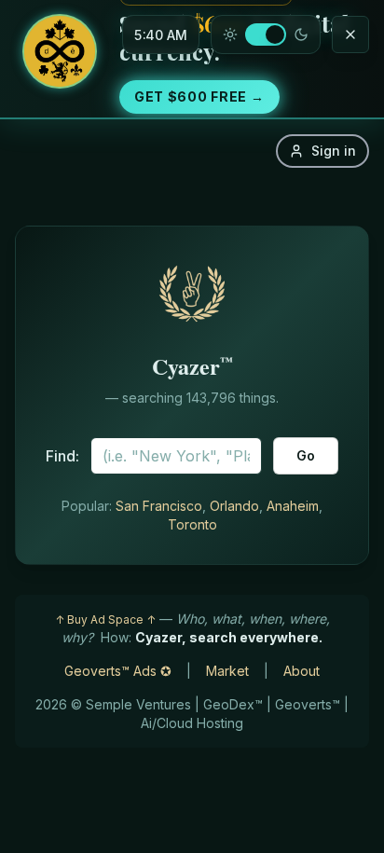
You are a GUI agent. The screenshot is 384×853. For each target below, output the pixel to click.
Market (227, 671)
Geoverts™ (307, 704)
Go (305, 455)
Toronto (192, 524)
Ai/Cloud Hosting (192, 723)
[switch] (265, 34)
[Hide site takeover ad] (350, 34)
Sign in (333, 150)
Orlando (234, 506)
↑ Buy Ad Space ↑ (105, 619)
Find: (62, 456)
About (301, 671)
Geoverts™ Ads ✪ (117, 671)
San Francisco (159, 506)
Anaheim (293, 506)
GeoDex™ (233, 704)
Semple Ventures (138, 704)
